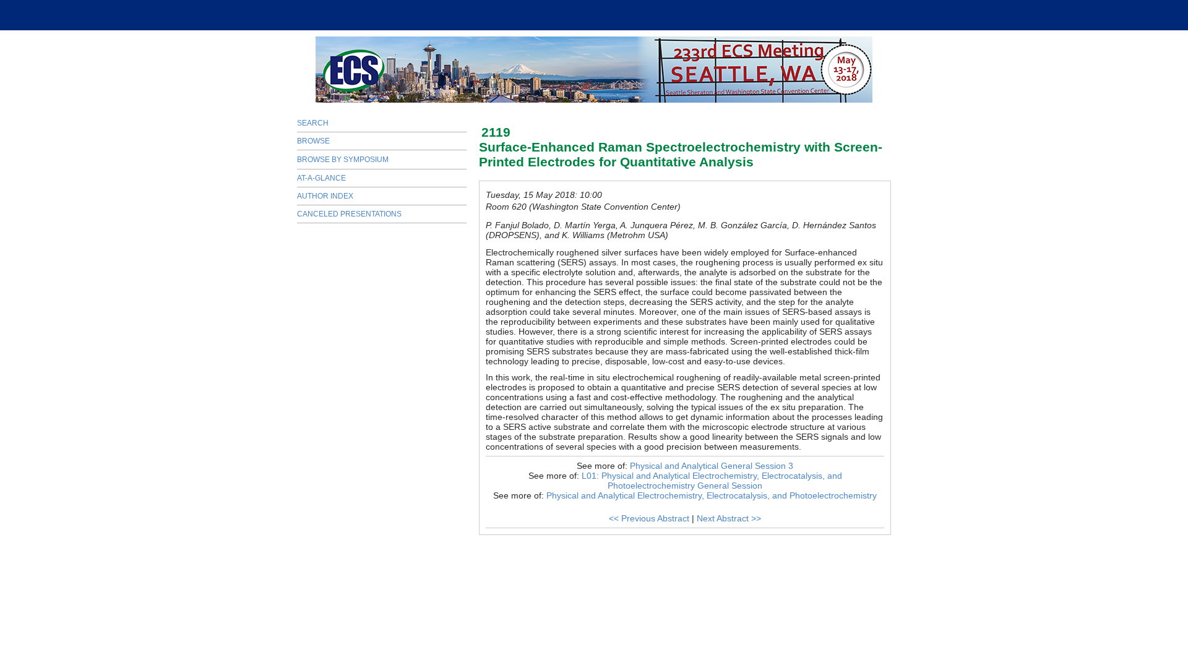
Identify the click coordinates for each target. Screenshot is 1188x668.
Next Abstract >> (729, 518)
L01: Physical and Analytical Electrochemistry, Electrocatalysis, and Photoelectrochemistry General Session (712, 480)
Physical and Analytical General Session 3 (711, 466)
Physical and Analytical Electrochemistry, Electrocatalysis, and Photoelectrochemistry (711, 495)
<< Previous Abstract (649, 518)
